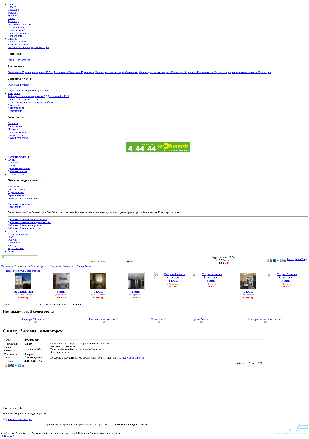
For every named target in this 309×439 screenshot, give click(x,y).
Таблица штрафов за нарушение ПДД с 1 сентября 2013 (38, 96)
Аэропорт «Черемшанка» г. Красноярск (249, 72)
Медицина (13, 15)
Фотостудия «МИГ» (19, 84)
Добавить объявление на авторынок (27, 219)
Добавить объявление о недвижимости (29, 222)
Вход (304, 259)
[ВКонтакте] (271, 260)
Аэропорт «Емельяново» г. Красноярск (205, 72)
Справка (12, 38)
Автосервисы (15, 105)
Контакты (302, 427)
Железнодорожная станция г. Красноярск (161, 72)
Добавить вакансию (19, 168)
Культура (13, 12)
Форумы (12, 239)
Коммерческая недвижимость (24, 198)
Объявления (14, 206)
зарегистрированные (22, 304)
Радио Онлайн (16, 248)
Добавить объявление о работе (24, 225)
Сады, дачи (157, 319)
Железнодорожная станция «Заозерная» (116, 72)
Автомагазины (16, 108)
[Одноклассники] (268, 260)
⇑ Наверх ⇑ (8, 436)
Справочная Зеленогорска (15, 430)
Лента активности (18, 234)
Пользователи (15, 242)
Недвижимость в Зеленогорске (23, 270)
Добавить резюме (17, 171)
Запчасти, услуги (17, 132)
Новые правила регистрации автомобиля (30, 102)
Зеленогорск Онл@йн (132, 357)
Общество (13, 9)
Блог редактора (71, 430)
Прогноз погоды (17, 41)
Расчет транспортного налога (24, 99)
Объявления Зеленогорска (46, 430)
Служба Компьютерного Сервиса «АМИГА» (32, 90)
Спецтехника (15, 126)
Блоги (11, 236)
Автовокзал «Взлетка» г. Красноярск (74, 72)
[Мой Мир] (274, 260)
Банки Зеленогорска (19, 59)
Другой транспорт (18, 137)
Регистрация (294, 259)
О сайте (303, 424)
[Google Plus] (284, 260)
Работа (11, 159)
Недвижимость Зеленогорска (30, 266)
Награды (12, 245)
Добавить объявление (20, 156)
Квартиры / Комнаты (61, 266)
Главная (12, 4)
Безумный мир (16, 27)
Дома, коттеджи (16, 189)
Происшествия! (16, 30)
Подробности (15, 35)
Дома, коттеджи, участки (102, 319)
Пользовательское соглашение (291, 433)
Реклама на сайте (298, 430)
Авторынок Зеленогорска (15, 427)
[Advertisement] (285, 370)
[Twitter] (281, 260)
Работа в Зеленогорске (79, 427)
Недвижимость (16, 174)
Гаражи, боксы (16, 195)
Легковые (13, 123)
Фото (11, 251)
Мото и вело (14, 129)
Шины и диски (16, 135)
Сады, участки (16, 192)
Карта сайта (129, 433)
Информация (15, 110)
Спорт (11, 18)
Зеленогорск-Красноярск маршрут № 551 (30, 72)
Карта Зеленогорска (19, 44)
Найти (130, 261)
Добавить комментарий (19, 419)
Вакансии (13, 162)
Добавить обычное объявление (25, 228)
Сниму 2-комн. (85, 266)
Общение (13, 231)
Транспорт (13, 21)
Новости (12, 6)
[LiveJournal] (278, 260)
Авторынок (14, 93)
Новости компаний (18, 33)
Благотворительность (19, 24)
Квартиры (13, 186)
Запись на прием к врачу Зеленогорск (28, 47)
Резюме (12, 165)
